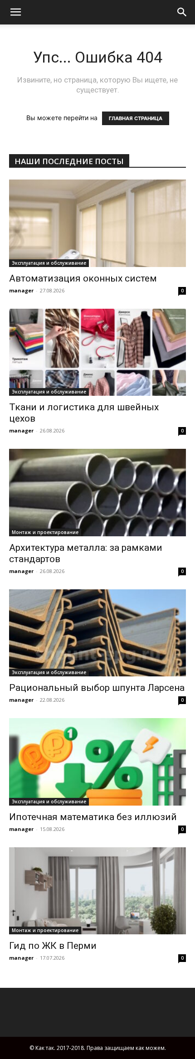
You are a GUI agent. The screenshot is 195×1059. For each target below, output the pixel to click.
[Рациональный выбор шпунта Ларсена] (97, 633)
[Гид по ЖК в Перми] (97, 891)
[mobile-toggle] (15, 12)
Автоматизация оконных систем (83, 278)
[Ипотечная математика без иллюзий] (97, 762)
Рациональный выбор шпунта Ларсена (97, 687)
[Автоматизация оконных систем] (97, 223)
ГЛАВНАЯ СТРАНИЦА (135, 118)
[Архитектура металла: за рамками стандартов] (97, 492)
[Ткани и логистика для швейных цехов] (97, 352)
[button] (182, 12)
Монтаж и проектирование (45, 532)
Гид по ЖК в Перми (53, 945)
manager (21, 290)
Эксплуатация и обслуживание (49, 263)
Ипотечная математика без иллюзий (93, 816)
